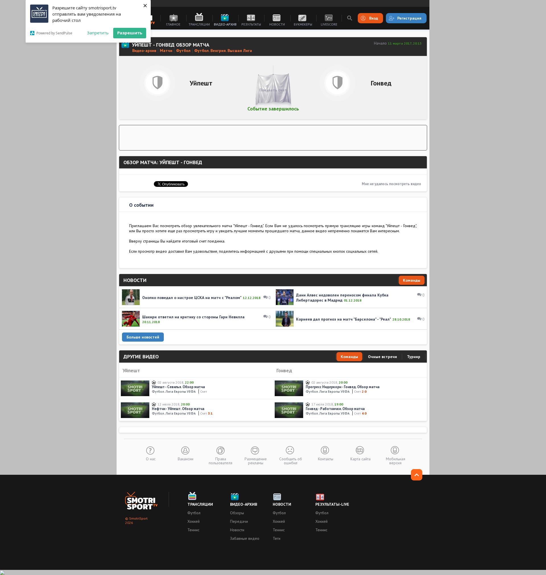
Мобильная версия (395, 460)
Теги (276, 538)
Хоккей (193, 521)
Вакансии (185, 458)
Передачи (239, 521)
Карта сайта (360, 458)
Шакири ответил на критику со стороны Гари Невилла (193, 316)
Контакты (325, 458)
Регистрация (409, 18)
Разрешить (129, 32)
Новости (277, 24)
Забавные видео (244, 538)
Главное (173, 24)
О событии (141, 205)
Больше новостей (143, 337)
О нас (151, 458)
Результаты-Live (332, 504)
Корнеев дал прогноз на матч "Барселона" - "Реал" (343, 319)
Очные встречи (382, 356)
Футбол (193, 512)
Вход (373, 18)
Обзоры (237, 512)
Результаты (251, 24)
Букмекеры (303, 24)
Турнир (413, 356)
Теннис (193, 529)
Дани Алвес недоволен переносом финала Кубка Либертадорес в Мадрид (342, 297)
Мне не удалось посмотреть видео (391, 183)
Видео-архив (225, 24)
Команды (411, 280)
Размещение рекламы (256, 460)
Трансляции (199, 24)
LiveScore (329, 24)
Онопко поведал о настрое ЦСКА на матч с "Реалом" (191, 297)
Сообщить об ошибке (290, 460)
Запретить (98, 32)
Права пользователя (220, 460)
